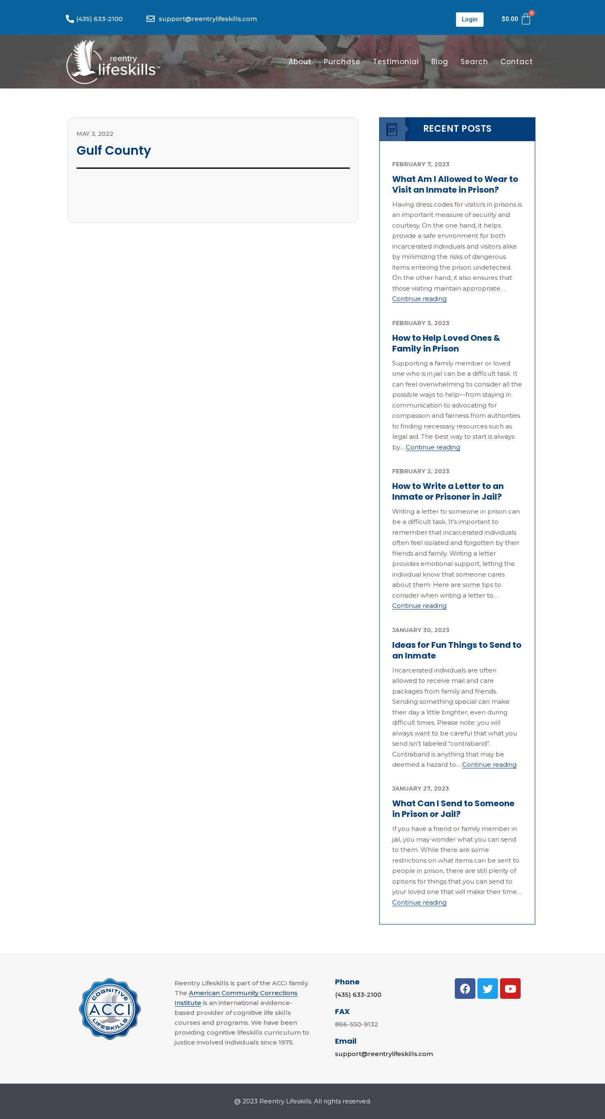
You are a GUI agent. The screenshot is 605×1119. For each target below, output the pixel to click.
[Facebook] (465, 988)
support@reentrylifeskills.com (384, 1054)
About (300, 62)
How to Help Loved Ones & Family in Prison (446, 343)
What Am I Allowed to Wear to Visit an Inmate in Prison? (455, 184)
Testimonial (396, 62)
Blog (439, 62)
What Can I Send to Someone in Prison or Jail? (453, 808)
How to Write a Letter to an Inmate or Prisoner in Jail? (448, 491)
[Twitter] (487, 988)
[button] (470, 19)
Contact (516, 62)
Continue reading (419, 298)
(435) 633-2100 (358, 994)
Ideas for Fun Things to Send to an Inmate (456, 650)
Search (474, 62)
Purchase (342, 62)
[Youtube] (510, 988)
